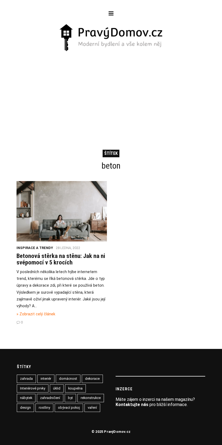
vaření (92, 407)
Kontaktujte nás (132, 404)
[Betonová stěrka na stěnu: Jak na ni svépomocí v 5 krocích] (62, 240)
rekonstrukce (91, 398)
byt (70, 398)
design (25, 407)
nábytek (26, 398)
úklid (56, 388)
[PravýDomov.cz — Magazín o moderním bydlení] (111, 38)
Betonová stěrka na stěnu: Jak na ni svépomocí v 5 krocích (61, 259)
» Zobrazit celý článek (36, 314)
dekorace (92, 379)
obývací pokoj (69, 407)
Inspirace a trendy (35, 248)
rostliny (44, 407)
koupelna (75, 388)
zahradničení (50, 398)
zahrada (26, 379)
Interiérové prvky (32, 388)
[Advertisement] (111, 93)
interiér (46, 379)
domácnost (68, 379)
